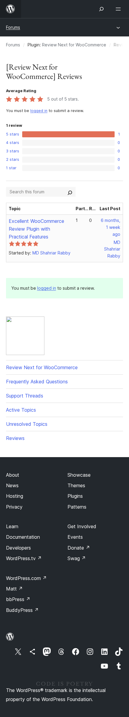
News (12, 485)
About (12, 475)
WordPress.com (26, 578)
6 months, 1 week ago (110, 227)
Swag (77, 558)
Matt (14, 589)
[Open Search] (101, 9)
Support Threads (24, 396)
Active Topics (21, 410)
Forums (13, 27)
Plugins (75, 496)
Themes (76, 485)
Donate (79, 548)
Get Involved (82, 526)
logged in (38, 110)
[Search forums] (70, 192)
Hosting (14, 496)
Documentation (23, 537)
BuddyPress (22, 610)
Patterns (77, 507)
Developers (18, 548)
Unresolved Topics (26, 424)
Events (75, 537)
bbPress (18, 599)
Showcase (79, 475)
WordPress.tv (24, 558)
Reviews (15, 438)
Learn (12, 526)
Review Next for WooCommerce (74, 44)
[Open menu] (119, 9)
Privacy (14, 507)
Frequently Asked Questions (37, 382)
